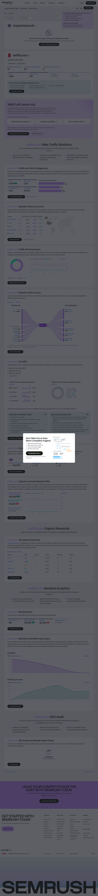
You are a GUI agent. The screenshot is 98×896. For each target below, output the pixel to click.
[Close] (73, 435)
